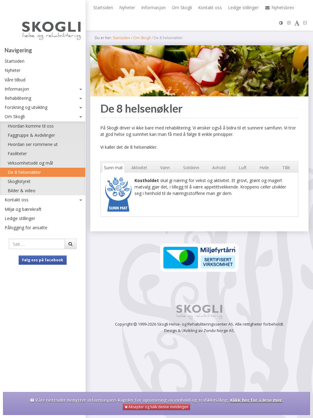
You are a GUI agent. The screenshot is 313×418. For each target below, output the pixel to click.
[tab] (113, 168)
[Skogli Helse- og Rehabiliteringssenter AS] (43, 25)
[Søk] (70, 244)
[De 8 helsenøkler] (199, 70)
